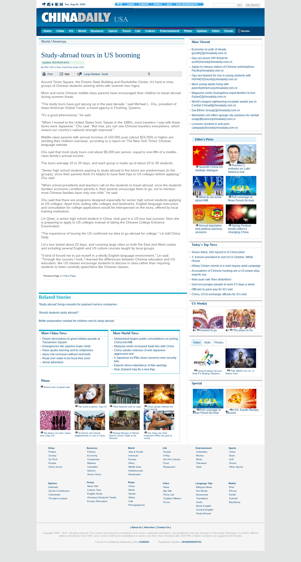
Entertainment (169, 31)
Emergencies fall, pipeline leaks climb (66, 346)
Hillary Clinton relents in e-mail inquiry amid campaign (226, 265)
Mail (67, 74)
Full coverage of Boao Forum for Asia (241, 198)
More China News (54, 333)
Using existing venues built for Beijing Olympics (207, 372)
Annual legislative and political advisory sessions (208, 229)
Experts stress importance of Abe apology (140, 365)
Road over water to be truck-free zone (66, 358)
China (60, 31)
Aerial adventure (52, 362)
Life (137, 31)
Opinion (202, 31)
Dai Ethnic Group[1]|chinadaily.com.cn (216, 110)
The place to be (243, 330)
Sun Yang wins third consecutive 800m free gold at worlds (158, 435)
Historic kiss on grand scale (57, 387)
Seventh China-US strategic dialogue (209, 168)
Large (87, 74)
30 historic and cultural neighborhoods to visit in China (90, 434)
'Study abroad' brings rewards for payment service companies (78, 304)
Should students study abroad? (59, 312)
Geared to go (208, 330)
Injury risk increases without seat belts (66, 354)
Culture (150, 31)
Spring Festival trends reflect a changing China (239, 229)
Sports (112, 31)
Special (197, 383)
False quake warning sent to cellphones (67, 350)
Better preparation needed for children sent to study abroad (76, 321)
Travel (126, 31)
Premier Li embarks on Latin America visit (239, 169)
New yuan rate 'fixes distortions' (212, 279)
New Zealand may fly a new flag (134, 369)
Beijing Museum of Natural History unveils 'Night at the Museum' (124, 435)
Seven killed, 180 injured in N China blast (218, 252)
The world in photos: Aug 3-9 (92, 406)
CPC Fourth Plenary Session (242, 411)
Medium (95, 74)
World (82, 31)
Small (105, 74)
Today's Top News (204, 245)
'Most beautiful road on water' (127, 406)
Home (47, 31)
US (71, 31)
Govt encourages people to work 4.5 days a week (223, 284)
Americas (59, 41)
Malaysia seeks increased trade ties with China (144, 346)
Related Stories (55, 297)
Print (50, 74)
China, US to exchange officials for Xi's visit (219, 294)
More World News (126, 333)
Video (215, 31)
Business (97, 31)
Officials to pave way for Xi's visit (212, 289)
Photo (188, 31)
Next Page (70, 276)
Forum (228, 31)
